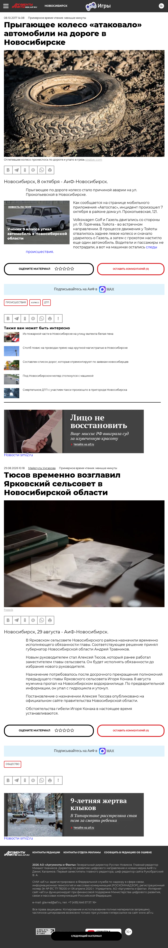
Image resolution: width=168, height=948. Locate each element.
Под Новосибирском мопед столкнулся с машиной (58, 375)
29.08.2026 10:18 (14, 468)
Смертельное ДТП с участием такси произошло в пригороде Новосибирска (75, 389)
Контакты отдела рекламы (82, 852)
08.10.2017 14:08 (14, 17)
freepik (8, 610)
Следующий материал (86, 936)
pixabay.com (93, 159)
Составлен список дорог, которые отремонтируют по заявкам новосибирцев (75, 361)
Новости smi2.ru (18, 455)
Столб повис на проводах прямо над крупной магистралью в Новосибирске (75, 347)
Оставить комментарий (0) (131, 269)
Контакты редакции (46, 852)
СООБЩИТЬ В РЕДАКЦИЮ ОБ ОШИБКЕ (128, 852)
